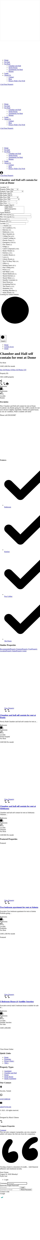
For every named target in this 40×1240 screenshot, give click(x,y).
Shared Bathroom (9, 274)
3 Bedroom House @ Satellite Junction (17, 1001)
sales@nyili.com (5, 1107)
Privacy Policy (9, 1061)
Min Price (3, 197)
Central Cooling (9, 238)
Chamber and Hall (15, 66)
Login (22, 1187)
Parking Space (9, 265)
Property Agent (21, 651)
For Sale (7, 62)
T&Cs (6, 1063)
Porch (6, 269)
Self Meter (8, 272)
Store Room (8, 282)
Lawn (6, 257)
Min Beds (3, 193)
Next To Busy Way (10, 261)
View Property (9, 708)
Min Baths (3, 195)
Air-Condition (8, 228)
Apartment (7, 1071)
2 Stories (7, 226)
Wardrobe (8, 288)
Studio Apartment (10, 1078)
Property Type (5, 191)
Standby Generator (10, 280)
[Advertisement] (20, 20)
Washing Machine (10, 290)
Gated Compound (11, 249)
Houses (11, 71)
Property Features (16, 649)
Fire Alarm (7, 244)
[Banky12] (14, 212)
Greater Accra (9, 347)
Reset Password (26, 1189)
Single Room (13, 68)
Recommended (5, 649)
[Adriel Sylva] (14, 207)
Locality (3, 223)
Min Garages (4, 205)
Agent (2, 213)
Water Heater (8, 292)
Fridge (6, 246)
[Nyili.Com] (16, 56)
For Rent (7, 64)
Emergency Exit (9, 242)
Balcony (7, 230)
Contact (11, 77)
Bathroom (8, 232)
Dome (6, 348)
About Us (7, 75)
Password (3, 1185)
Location (3, 187)
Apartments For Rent (16, 69)
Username (3, 1183)
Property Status (5, 189)
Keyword (3, 219)
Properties (7, 1059)
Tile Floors (8, 286)
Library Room (8, 259)
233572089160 (5, 1099)
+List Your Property (6, 84)
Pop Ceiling (8, 267)
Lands (6, 73)
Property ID (4, 221)
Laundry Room (9, 255)
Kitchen (7, 253)
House (6, 1075)
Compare (3, 1130)
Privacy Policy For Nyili (17, 81)
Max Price (3, 199)
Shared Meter (8, 278)
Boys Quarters (8, 234)
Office (6, 263)
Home (6, 60)
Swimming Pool (9, 284)
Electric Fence (8, 240)
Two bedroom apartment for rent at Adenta (19, 907)
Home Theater (8, 251)
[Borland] (14, 211)
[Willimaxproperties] (14, 209)
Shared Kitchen (9, 276)
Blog (10, 79)
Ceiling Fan (8, 236)
